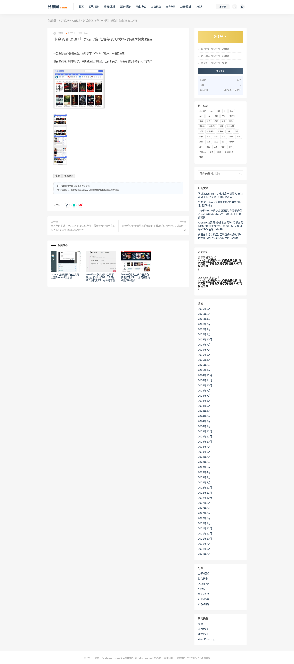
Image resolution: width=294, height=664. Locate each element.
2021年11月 (205, 533)
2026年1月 (204, 334)
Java (231, 111)
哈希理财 (212, 126)
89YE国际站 (204, 658)
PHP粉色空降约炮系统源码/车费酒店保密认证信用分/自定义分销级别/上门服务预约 (220, 214)
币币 (236, 131)
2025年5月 (204, 355)
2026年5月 (204, 314)
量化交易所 (229, 152)
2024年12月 (205, 375)
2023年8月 (204, 452)
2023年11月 (205, 436)
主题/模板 (185, 7)
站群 (223, 147)
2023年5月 (204, 467)
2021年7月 (204, 554)
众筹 (208, 121)
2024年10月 (205, 385)
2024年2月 (204, 421)
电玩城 (231, 142)
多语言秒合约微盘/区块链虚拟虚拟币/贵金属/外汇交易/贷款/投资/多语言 (219, 236)
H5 (218, 111)
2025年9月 (204, 344)
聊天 (230, 147)
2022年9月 (204, 503)
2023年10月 (205, 442)
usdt (208, 116)
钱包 (201, 157)
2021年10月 (205, 539)
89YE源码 (192, 658)
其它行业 (156, 7)
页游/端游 (125, 7)
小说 (228, 131)
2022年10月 (205, 498)
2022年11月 (205, 493)
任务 (201, 121)
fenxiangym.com (110, 658)
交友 (223, 116)
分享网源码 (64, 21)
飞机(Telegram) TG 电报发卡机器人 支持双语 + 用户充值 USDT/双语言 (220, 195)
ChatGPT (202, 111)
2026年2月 (204, 329)
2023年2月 (204, 482)
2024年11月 (205, 380)
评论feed (203, 634)
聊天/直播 (109, 7)
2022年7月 (204, 508)
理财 (223, 142)
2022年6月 (204, 513)
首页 (81, 7)
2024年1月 (204, 426)
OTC (201, 116)
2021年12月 (205, 528)
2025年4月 (204, 360)
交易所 (232, 116)
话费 (211, 152)
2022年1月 (204, 523)
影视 (201, 137)
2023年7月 (204, 457)
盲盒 (208, 147)
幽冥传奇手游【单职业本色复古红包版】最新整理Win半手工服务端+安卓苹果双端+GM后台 (83, 228)
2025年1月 (204, 370)
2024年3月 (204, 416)
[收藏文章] (67, 205)
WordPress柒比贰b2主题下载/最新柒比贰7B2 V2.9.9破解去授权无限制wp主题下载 (100, 278)
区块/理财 (93, 7)
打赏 (216, 137)
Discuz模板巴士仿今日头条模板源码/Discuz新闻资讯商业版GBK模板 (135, 278)
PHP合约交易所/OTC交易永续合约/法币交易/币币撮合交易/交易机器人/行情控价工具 (220, 263)
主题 (216, 116)
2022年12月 (205, 487)
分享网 (202, 257)
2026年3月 (204, 324)
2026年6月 (204, 309)
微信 (208, 137)
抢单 (231, 137)
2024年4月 (204, 411)
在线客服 (230, 126)
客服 (201, 131)
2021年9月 (204, 544)
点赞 (216, 142)
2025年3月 (204, 365)
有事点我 (168, 658)
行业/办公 (140, 7)
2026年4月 (204, 319)
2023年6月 (204, 462)
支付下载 (220, 71)
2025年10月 (205, 339)
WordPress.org (206, 639)
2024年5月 (204, 406)
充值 (223, 121)
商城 (221, 126)
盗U (200, 147)
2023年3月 (204, 477)
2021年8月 (204, 549)
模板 (57, 176)
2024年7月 (204, 396)
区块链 (202, 126)
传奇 (216, 121)
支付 (201, 142)
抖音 (223, 137)
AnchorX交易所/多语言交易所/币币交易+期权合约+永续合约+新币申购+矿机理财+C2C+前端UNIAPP (220, 226)
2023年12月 (205, 431)
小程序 (199, 7)
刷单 (231, 121)
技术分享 (170, 7)
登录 (200, 624)
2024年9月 (204, 390)
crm (211, 111)
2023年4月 (204, 472)
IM (225, 111)
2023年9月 (204, 447)
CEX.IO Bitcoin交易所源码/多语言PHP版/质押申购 (219, 204)
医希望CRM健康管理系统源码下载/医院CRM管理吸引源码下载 (154, 228)
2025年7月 (204, 350)
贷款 (219, 152)
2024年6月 (204, 401)
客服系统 (210, 131)
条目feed (203, 629)
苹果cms (68, 176)
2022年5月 (204, 518)
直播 (215, 147)
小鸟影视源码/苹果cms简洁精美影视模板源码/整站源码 (94, 190)
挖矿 (238, 137)
